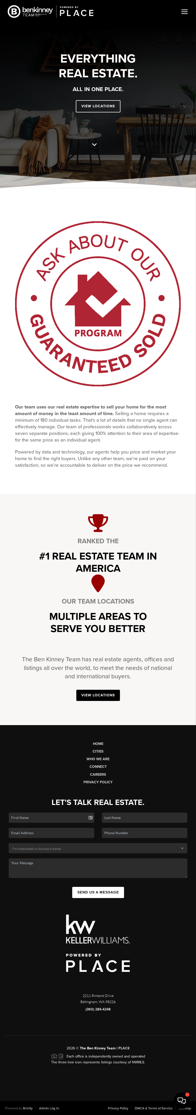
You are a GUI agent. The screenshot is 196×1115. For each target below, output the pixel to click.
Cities (98, 751)
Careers (98, 774)
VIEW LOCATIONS (98, 106)
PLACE (124, 1048)
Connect (98, 767)
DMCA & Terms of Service (154, 1108)
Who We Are (98, 759)
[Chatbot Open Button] (182, 1101)
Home (98, 744)
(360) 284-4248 (98, 1009)
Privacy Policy (98, 782)
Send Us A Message (98, 892)
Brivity (28, 1108)
